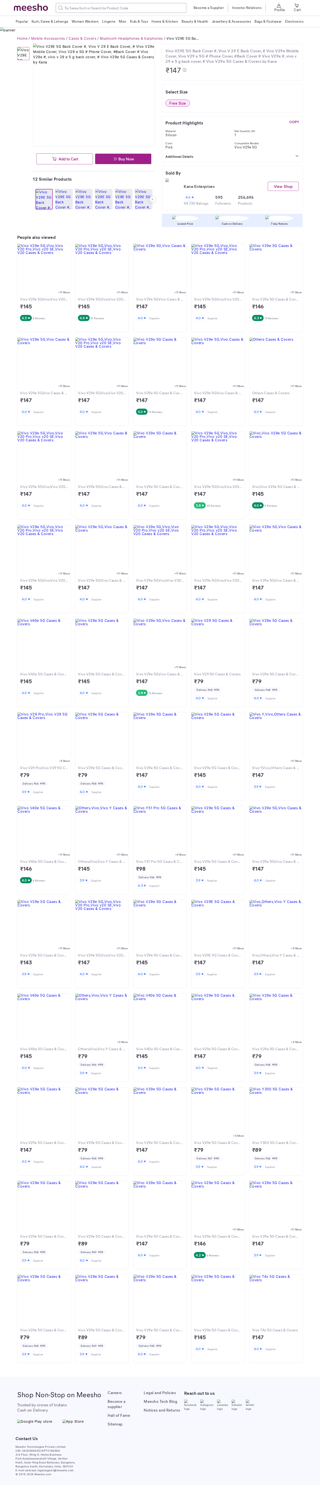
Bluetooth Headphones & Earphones (131, 38)
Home (22, 38)
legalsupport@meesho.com (55, 1470)
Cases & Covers (82, 38)
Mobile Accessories (48, 38)
